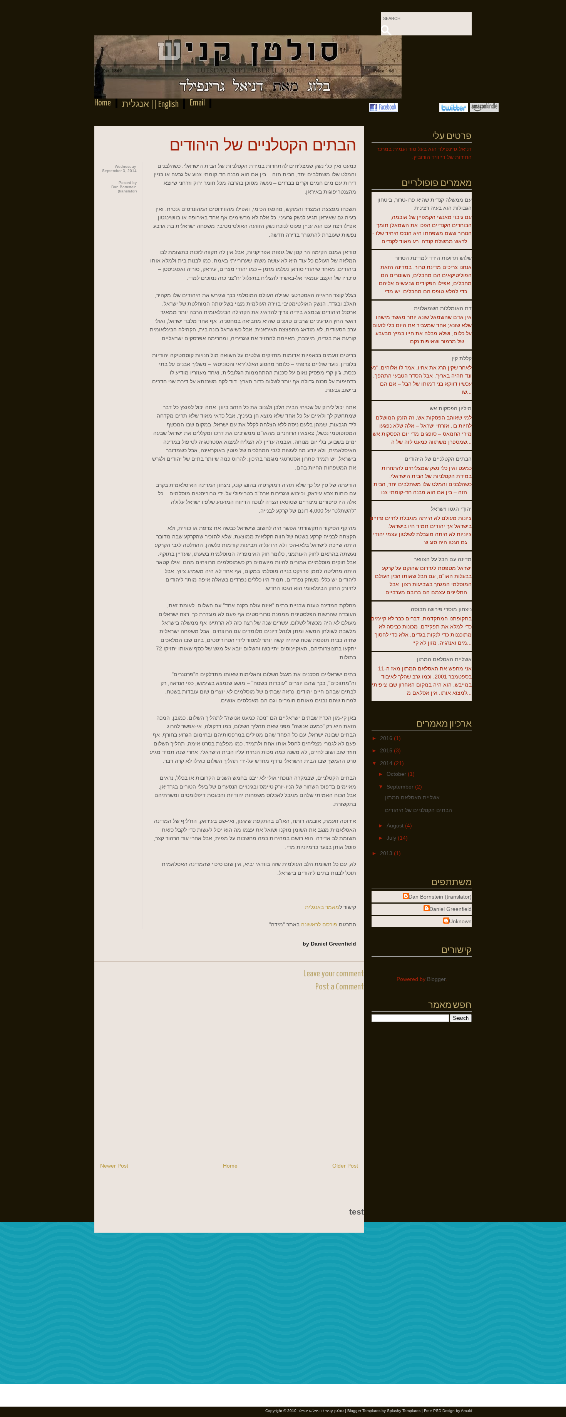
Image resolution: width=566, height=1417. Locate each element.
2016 (387, 738)
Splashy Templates (403, 1411)
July (392, 838)
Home (102, 103)
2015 (387, 750)
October (397, 774)
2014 (387, 763)
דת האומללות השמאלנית (443, 308)
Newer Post (114, 1166)
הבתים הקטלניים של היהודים (262, 145)
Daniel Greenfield (450, 909)
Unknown (460, 921)
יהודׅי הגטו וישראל (451, 509)
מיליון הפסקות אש (451, 408)
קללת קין (462, 358)
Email (197, 103)
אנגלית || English (150, 104)
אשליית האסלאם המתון (444, 659)
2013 (387, 853)
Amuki (466, 1411)
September (401, 787)
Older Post (345, 1166)
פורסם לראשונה (319, 924)
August (396, 825)
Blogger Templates (363, 1411)
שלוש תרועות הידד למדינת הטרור (433, 258)
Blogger (436, 979)
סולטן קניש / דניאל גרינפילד (321, 1411)
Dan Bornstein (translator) (440, 897)
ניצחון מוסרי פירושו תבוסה (441, 609)
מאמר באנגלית (322, 907)
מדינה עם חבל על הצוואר (443, 559)
